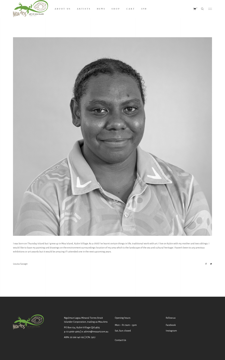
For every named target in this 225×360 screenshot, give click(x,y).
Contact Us (120, 340)
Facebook (171, 325)
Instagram (171, 330)
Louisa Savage (20, 263)
